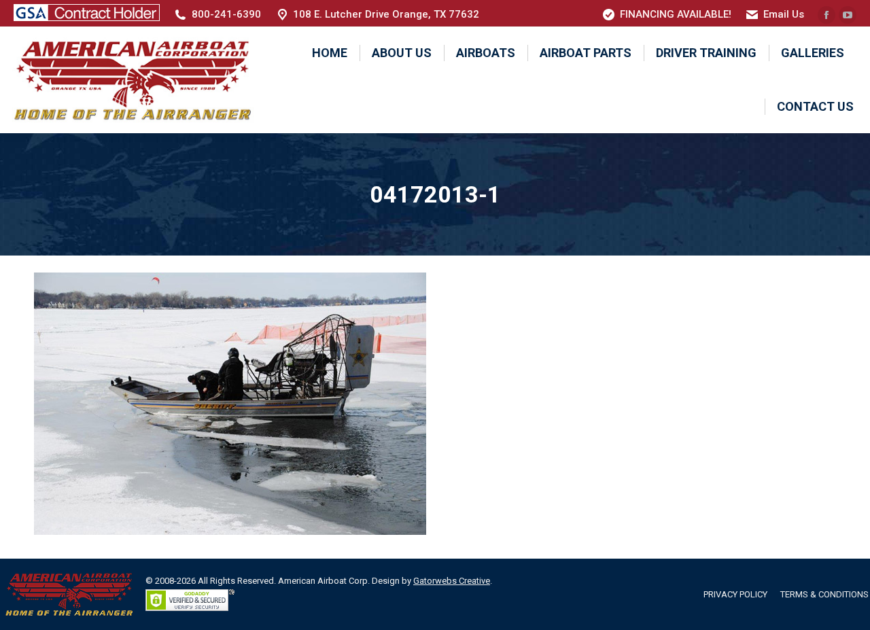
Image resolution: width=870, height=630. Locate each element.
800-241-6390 (226, 14)
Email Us (783, 14)
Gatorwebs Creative (451, 581)
